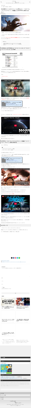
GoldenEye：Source (13, 382)
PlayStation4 (5, 260)
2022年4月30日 (7, 382)
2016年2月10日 (3, 382)
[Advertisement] (7, 239)
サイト (2, 284)
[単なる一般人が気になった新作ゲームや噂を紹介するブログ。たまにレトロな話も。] (15, 2)
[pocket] (15, 258)
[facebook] (13, 258)
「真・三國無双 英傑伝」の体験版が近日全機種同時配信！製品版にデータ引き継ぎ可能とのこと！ (23, 320)
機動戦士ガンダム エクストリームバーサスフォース (12, 385)
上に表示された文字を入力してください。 (7, 288)
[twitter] (11, 258)
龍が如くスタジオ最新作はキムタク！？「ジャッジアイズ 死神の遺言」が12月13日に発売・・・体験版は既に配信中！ (8, 307)
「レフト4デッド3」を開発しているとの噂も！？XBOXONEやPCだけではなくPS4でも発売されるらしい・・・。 (8, 333)
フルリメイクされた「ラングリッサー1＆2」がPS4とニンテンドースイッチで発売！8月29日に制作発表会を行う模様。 (23, 307)
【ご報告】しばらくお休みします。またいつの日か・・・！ (9, 376)
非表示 (5, 41)
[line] (19, 258)
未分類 (2, 260)
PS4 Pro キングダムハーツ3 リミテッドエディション (22, 382)
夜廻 (1, 385)
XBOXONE (8, 260)
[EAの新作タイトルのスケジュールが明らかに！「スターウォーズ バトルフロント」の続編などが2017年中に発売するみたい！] (17, 258)
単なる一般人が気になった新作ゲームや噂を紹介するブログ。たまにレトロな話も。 (15, 404)
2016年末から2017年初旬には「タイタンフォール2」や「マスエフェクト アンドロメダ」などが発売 (12, 43)
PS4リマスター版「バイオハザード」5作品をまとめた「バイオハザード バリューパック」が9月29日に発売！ (8, 320)
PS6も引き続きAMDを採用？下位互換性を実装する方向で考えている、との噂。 (11, 378)
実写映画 (4, 385)
